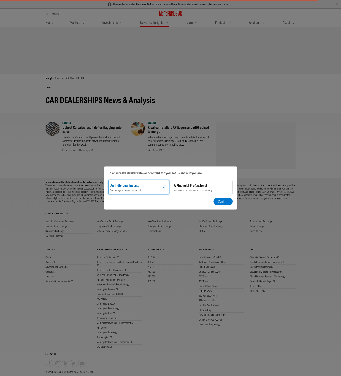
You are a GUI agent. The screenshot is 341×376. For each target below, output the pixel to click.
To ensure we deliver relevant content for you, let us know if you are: (155, 173)
